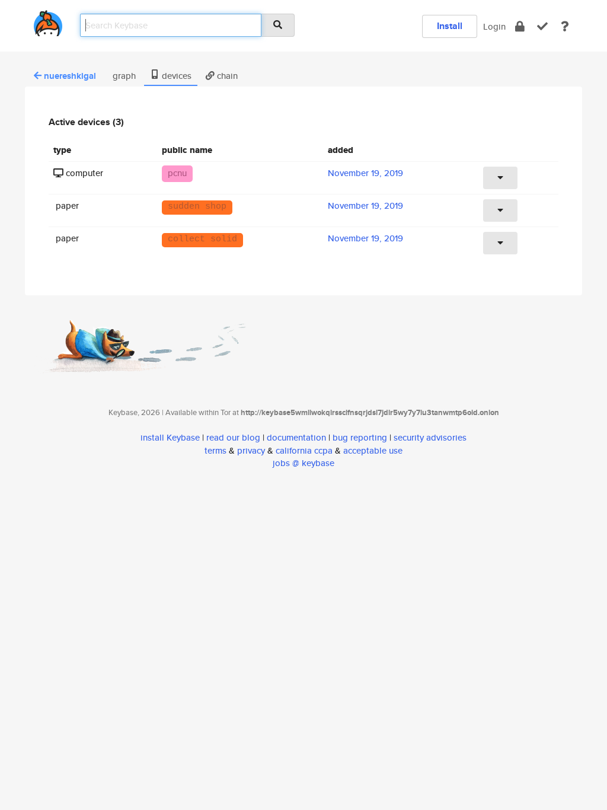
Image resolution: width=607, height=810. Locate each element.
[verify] (542, 26)
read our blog (233, 437)
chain (226, 75)
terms (215, 450)
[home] (48, 21)
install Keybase (170, 437)
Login (494, 26)
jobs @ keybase (303, 463)
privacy (251, 450)
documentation (296, 437)
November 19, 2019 (365, 173)
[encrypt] (520, 26)
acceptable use (372, 450)
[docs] (565, 26)
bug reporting (360, 437)
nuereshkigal (70, 75)
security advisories (430, 437)
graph (123, 75)
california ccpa (304, 450)
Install (449, 26)
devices (175, 75)
